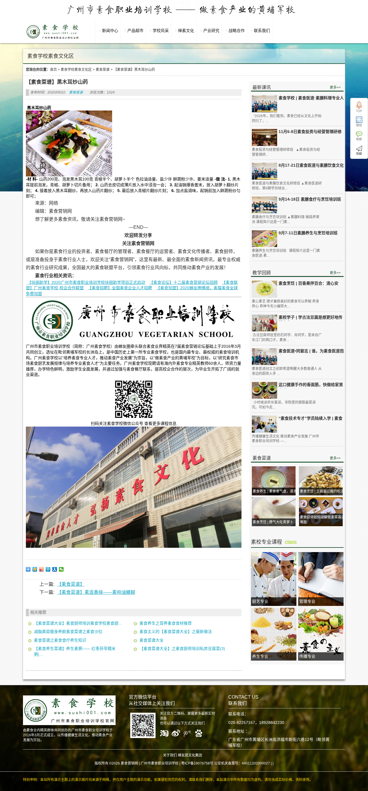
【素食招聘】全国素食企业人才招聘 (120, 288)
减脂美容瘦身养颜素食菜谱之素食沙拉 (68, 631)
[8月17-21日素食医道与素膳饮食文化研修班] (264, 171)
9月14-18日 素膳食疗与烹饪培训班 (310, 199)
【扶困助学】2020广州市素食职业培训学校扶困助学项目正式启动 (86, 282)
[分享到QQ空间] (34, 569)
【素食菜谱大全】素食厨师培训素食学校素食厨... (78, 623)
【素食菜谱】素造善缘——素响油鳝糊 (96, 592)
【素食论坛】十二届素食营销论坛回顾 (183, 282)
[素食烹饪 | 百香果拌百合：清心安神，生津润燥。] (264, 289)
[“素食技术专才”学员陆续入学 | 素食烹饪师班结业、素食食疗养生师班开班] (264, 424)
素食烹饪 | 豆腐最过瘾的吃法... (323, 491)
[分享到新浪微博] (41, 569)
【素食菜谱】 (71, 584)
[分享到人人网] (54, 569)
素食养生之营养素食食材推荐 (165, 623)
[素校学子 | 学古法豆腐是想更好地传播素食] (264, 323)
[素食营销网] (52, 39)
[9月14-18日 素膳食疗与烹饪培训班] (264, 205)
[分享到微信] (61, 569)
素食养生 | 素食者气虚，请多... (276, 491)
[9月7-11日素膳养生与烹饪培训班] (264, 238)
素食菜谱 (103, 70)
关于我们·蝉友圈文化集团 (182, 755)
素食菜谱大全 (151, 640)
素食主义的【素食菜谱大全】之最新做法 (175, 631)
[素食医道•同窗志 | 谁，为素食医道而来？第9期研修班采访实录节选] (264, 356)
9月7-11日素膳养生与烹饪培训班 (308, 233)
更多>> (335, 87)
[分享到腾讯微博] (48, 569)
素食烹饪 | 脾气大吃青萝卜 (273, 522)
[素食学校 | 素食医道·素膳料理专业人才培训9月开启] (264, 103)
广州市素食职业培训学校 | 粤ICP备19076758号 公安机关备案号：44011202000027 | (206, 763)
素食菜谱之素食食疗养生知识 (60, 640)
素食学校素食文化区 (76, 70)
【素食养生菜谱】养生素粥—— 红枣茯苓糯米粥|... (75, 651)
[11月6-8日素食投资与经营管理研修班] (264, 137)
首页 (53, 70)
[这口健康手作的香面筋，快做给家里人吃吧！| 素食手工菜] (264, 390)
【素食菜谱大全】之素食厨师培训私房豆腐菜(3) (182, 648)
